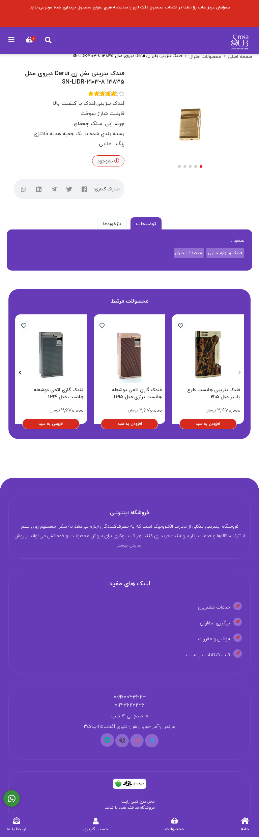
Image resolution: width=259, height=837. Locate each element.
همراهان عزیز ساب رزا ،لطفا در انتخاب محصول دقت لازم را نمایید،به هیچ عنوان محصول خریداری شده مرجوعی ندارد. (129, 7)
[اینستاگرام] (137, 740)
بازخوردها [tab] (112, 223)
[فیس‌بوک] (84, 189)
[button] (239, 372)
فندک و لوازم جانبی (225, 252)
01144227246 (129, 705)
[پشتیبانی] (122, 740)
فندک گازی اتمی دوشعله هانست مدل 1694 (59, 393)
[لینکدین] (39, 189)
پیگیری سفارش (215, 623)
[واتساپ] (24, 189)
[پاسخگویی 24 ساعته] (11, 798)
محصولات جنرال (205, 56)
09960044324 (130, 697)
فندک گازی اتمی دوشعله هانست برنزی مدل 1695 (137, 393)
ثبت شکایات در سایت (208, 654)
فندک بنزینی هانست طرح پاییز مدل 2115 (213, 393)
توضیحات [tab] (146, 223)
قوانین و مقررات (214, 638)
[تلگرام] (54, 189)
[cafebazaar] (129, 783)
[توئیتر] (69, 189)
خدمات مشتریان (214, 607)
